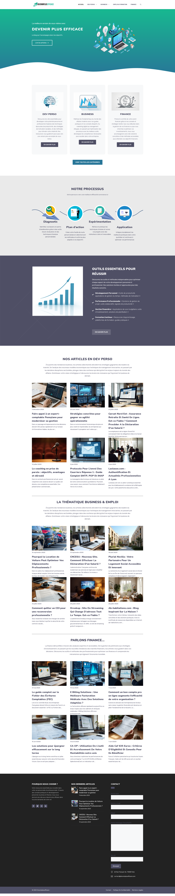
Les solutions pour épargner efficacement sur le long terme (48, 749)
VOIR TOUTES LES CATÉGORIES (87, 162)
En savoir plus (101, 332)
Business (104, 4)
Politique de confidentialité (121, 890)
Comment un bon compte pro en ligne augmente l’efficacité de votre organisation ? (125, 696)
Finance (133, 4)
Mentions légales (137, 890)
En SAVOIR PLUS (49, 144)
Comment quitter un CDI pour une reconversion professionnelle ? (49, 612)
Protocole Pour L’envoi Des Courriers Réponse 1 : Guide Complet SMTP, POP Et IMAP (87, 472)
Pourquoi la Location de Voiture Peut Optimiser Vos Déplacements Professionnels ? (91, 803)
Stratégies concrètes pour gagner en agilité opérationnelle (85, 417)
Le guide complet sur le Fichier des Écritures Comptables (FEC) (45, 696)
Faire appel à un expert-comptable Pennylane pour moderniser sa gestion (47, 417)
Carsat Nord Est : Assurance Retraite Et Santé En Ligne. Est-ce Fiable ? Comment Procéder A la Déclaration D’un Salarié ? (124, 421)
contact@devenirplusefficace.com (124, 876)
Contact (108, 890)
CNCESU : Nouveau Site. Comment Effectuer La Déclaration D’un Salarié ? (85, 560)
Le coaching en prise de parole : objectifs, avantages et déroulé (48, 472)
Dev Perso (91, 4)
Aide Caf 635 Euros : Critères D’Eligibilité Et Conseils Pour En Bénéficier (125, 749)
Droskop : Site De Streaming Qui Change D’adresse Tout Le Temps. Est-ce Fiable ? (86, 612)
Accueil (81, 4)
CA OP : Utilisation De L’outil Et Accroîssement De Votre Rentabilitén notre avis (87, 749)
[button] (140, 4)
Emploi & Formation (120, 4)
